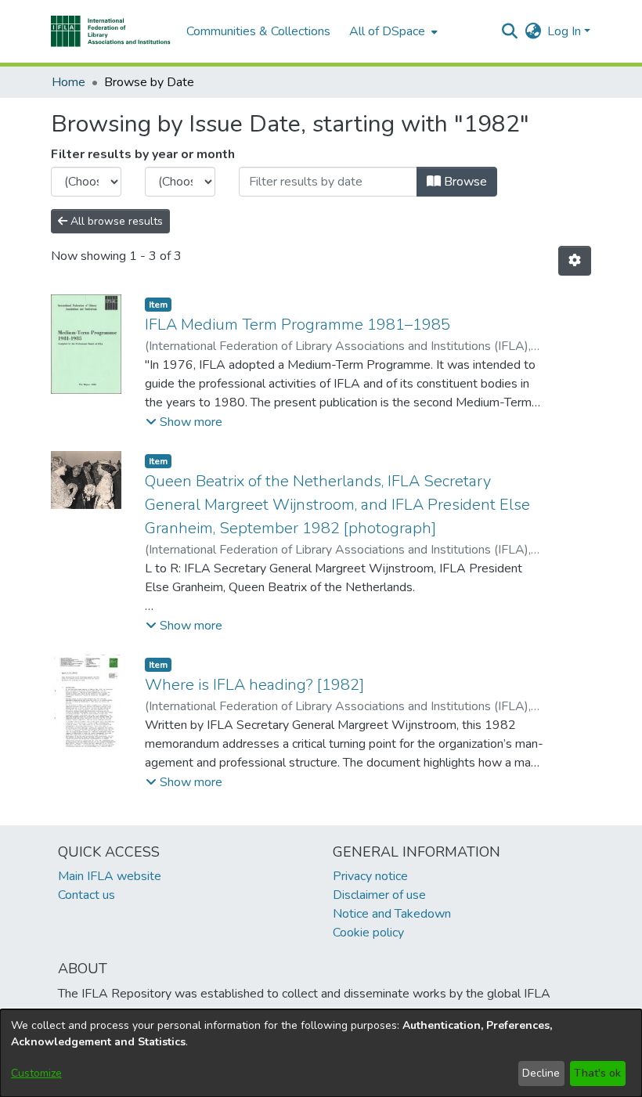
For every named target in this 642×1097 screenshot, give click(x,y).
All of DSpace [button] (387, 31)
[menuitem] (392, 31)
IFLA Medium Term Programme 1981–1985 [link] (297, 324)
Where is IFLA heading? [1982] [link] (254, 684)
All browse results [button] (115, 221)
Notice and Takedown (392, 913)
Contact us (86, 895)
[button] (111, 31)
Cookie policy (368, 932)
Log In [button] (565, 31)
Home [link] (68, 82)
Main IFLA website (109, 876)
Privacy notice (370, 876)
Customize (36, 1073)
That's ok (597, 1073)
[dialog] (321, 1053)
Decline (541, 1073)
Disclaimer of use (379, 895)
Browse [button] (464, 181)
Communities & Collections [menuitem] (258, 31)
